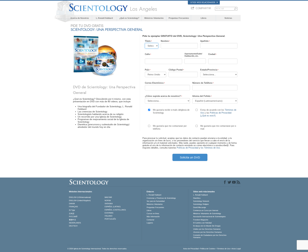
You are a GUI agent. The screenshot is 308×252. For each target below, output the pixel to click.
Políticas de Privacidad (220, 113)
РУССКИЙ (73, 216)
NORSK (108, 200)
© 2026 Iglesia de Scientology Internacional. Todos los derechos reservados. (97, 249)
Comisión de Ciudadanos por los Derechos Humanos (210, 236)
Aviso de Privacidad (191, 249)
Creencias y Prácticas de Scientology (161, 198)
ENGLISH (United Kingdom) (80, 200)
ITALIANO (108, 216)
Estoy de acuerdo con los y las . (218, 113)
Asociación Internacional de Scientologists (209, 216)
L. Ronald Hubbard (104, 18)
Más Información (153, 216)
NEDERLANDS (75, 223)
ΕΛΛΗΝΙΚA (109, 213)
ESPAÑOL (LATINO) (113, 207)
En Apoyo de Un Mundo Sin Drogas (207, 226)
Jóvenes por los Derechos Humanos (207, 232)
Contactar (150, 220)
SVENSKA (109, 203)
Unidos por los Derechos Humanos (207, 229)
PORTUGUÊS (110, 219)
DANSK (72, 203)
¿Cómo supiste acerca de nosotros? (163, 96)
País (147, 70)
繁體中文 (72, 220)
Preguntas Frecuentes (179, 18)
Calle (147, 54)
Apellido (204, 41)
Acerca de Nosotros (79, 18)
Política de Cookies (207, 249)
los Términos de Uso (210, 148)
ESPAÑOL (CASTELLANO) (115, 210)
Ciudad (211, 54)
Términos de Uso (223, 249)
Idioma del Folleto (201, 96)
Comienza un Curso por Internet (205, 210)
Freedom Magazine (200, 220)
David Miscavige (199, 207)
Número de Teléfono (202, 83)
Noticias (228, 18)
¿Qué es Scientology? (129, 18)
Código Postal (176, 70)
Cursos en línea (153, 213)
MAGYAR (108, 197)
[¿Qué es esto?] (207, 115)
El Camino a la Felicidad (202, 223)
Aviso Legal (236, 249)
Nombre (165, 41)
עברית (72, 210)
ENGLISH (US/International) (80, 197)
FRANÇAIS (73, 207)
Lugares (150, 223)
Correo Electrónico (154, 83)
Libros (203, 18)
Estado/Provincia (208, 70)
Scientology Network (201, 201)
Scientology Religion (201, 204)
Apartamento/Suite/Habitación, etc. (193, 55)
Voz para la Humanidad (156, 201)
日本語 (71, 213)
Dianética (196, 198)
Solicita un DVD (190, 157)
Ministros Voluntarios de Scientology (207, 213)
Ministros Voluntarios (154, 18)
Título (148, 41)
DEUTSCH (73, 226)
